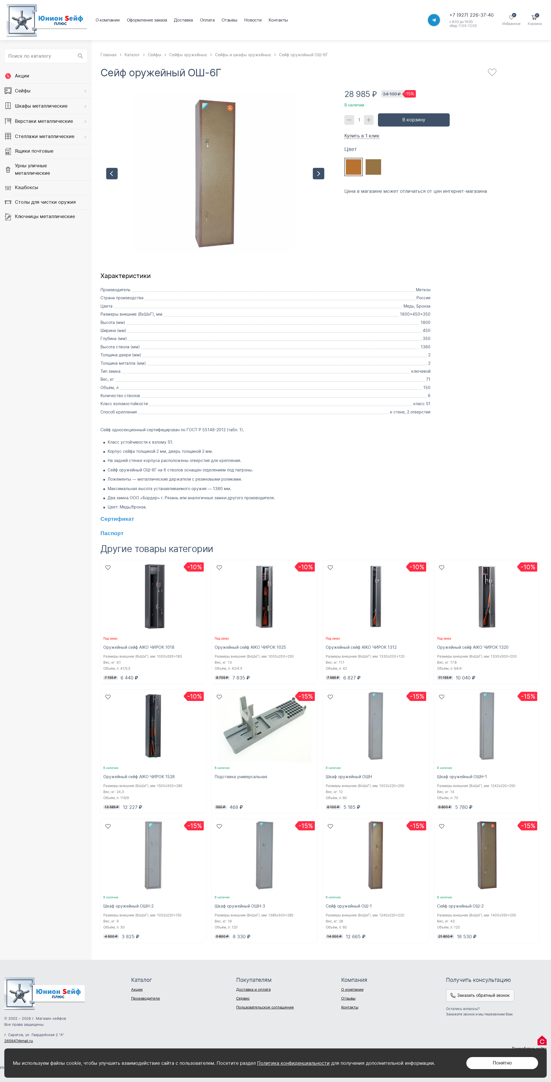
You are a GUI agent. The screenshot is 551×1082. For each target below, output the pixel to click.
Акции (22, 76)
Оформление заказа (147, 20)
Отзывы (229, 20)
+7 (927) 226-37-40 (471, 15)
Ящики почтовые (34, 151)
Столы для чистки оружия (45, 202)
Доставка (183, 20)
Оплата (207, 20)
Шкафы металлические (41, 106)
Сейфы (22, 91)
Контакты (278, 20)
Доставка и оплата (253, 989)
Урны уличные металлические (32, 169)
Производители (145, 998)
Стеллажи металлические (44, 136)
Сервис (243, 998)
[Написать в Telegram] (434, 20)
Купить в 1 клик (361, 135)
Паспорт (111, 533)
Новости (252, 20)
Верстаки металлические (44, 121)
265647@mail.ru (18, 1040)
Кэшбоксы (26, 187)
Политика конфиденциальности (293, 1063)
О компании (108, 20)
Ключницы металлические (45, 216)
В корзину (413, 120)
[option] (215, 173)
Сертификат (117, 519)
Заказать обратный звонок (483, 995)
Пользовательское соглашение (265, 1007)
